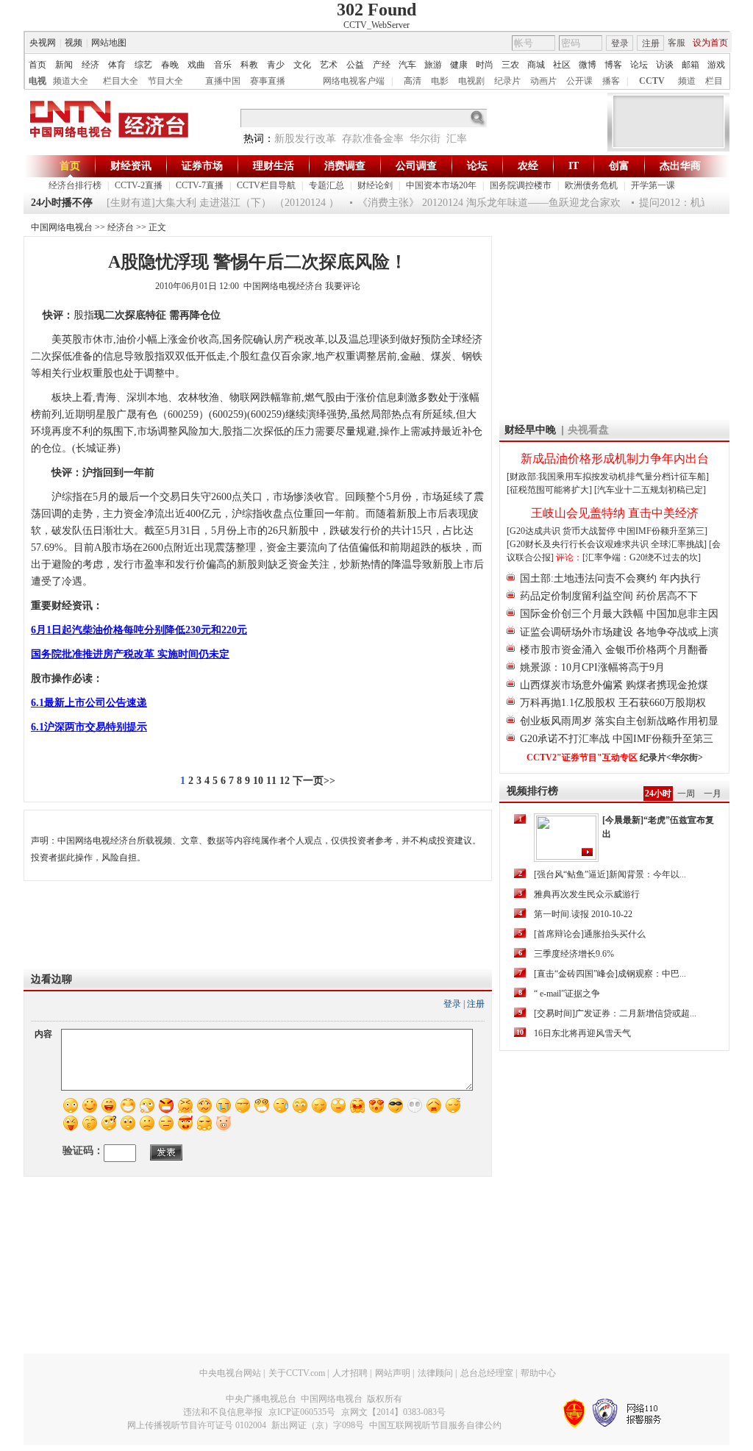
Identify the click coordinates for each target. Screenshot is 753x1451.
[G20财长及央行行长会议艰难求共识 (579, 544)
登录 (620, 43)
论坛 (639, 65)
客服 (676, 43)
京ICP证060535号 (301, 1412)
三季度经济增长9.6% (574, 954)
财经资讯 (130, 165)
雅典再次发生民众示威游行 (587, 894)
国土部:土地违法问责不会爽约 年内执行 (610, 578)
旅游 (433, 65)
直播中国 (222, 81)
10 (258, 780)
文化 (302, 65)
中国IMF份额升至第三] (662, 531)
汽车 (407, 65)
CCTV (652, 81)
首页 (37, 65)
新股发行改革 (305, 138)
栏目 (714, 81)
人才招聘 (350, 1373)
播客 (611, 81)
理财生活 (273, 165)
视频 (73, 43)
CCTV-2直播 (139, 185)
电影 (440, 81)
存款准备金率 (373, 138)
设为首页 (710, 43)
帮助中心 (538, 1373)
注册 (651, 43)
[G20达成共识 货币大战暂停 (562, 531)
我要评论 (342, 286)
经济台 (120, 227)
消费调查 (344, 165)
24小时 (658, 793)
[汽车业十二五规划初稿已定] (650, 490)
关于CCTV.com (296, 1373)
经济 (90, 65)
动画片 (543, 81)
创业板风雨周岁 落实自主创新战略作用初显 (619, 721)
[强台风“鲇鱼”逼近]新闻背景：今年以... (610, 874)
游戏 (716, 65)
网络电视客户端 (354, 81)
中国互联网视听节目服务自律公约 (435, 1425)
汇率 (456, 138)
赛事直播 (267, 81)
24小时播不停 (62, 202)
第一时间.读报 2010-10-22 (583, 914)
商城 (536, 65)
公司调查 (416, 165)
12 (284, 780)
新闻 (64, 65)
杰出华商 (680, 165)
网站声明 (392, 1373)
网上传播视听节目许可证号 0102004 (196, 1425)
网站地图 (108, 43)
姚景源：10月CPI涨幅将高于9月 (592, 667)
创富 (619, 165)
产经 (381, 65)
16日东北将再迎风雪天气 (582, 1033)
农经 (528, 165)
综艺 (143, 65)
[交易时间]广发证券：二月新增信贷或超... (615, 1013)
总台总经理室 (486, 1373)
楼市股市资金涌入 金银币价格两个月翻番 (614, 649)
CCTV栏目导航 (266, 185)
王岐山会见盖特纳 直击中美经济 (615, 513)
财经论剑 (375, 185)
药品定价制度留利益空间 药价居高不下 (609, 596)
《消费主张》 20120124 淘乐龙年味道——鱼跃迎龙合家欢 (480, 202)
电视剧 (471, 81)
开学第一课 (653, 185)
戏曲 (196, 65)
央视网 (42, 43)
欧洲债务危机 (591, 185)
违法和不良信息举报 (223, 1412)
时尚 (484, 65)
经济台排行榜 (75, 185)
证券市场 (202, 165)
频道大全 (70, 81)
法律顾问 (435, 1373)
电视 (37, 81)
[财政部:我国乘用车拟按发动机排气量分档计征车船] (608, 476)
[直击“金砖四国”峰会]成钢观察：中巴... (610, 974)
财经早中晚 (530, 429)
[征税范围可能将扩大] (549, 490)
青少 (276, 65)
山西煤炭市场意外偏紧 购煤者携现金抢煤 (614, 685)
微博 (587, 65)
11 (271, 780)
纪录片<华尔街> (671, 757)
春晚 (170, 65)
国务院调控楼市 (521, 185)
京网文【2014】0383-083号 (393, 1412)
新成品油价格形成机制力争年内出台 (615, 458)
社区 (562, 65)
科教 (249, 65)
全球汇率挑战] (679, 544)
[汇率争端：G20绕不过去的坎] (641, 557)
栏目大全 (120, 81)
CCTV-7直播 (200, 185)
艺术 (329, 65)
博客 (613, 65)
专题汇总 (326, 185)
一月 (712, 793)
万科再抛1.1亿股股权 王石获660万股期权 (613, 702)
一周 (686, 793)
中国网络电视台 (62, 227)
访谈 (665, 65)
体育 (117, 65)
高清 (412, 81)
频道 (687, 81)
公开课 (579, 81)
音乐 (223, 65)
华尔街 (425, 138)
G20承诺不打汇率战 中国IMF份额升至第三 (616, 738)
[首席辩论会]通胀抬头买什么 (590, 934)
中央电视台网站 (230, 1373)
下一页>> (314, 780)
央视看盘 (588, 429)
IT (573, 165)
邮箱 (690, 65)
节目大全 (165, 81)
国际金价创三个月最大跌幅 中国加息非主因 (619, 613)
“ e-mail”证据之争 (567, 993)
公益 (355, 65)
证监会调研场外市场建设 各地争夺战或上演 (619, 632)
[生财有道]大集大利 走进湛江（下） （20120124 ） (214, 202)
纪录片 (507, 81)
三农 (510, 65)
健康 (459, 65)
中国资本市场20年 (441, 185)
